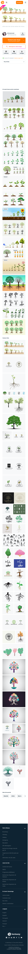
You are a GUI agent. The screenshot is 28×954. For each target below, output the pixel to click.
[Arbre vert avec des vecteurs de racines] (13, 140)
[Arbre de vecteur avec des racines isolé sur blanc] (13, 302)
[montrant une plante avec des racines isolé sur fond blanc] (5, 331)
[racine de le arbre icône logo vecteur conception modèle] (8, 662)
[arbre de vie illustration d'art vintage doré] (13, 543)
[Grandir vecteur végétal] (13, 156)
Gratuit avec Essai (14, 40)
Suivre (22, 34)
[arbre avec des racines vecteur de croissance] (13, 378)
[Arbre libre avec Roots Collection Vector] (13, 357)
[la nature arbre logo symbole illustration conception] (7, 584)
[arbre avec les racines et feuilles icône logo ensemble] (13, 640)
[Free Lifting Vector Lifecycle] (13, 98)
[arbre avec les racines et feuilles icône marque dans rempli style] (13, 574)
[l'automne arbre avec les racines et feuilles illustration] (7, 773)
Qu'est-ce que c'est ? (18, 58)
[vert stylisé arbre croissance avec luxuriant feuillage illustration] (8, 618)
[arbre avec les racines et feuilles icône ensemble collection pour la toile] (11, 428)
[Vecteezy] (2, 2)
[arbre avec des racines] (7, 169)
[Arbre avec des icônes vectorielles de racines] (13, 237)
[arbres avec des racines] (13, 112)
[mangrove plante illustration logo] (8, 651)
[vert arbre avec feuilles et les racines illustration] (13, 439)
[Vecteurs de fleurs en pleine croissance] (13, 285)
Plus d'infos (6, 61)
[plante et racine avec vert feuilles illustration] (8, 594)
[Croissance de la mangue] (13, 208)
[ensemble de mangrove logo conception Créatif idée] (13, 746)
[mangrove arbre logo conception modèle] (13, 394)
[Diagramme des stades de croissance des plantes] (13, 223)
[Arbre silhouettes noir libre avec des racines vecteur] (13, 318)
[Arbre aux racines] (7, 262)
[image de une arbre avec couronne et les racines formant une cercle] (7, 918)
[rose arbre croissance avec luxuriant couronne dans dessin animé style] (8, 630)
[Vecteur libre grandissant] (10, 343)
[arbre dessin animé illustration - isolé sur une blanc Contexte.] (8, 732)
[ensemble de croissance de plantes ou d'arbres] (13, 125)
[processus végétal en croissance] (13, 191)
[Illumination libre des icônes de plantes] (9, 179)
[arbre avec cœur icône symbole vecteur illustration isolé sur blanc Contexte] (8, 930)
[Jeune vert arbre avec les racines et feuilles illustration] (13, 411)
